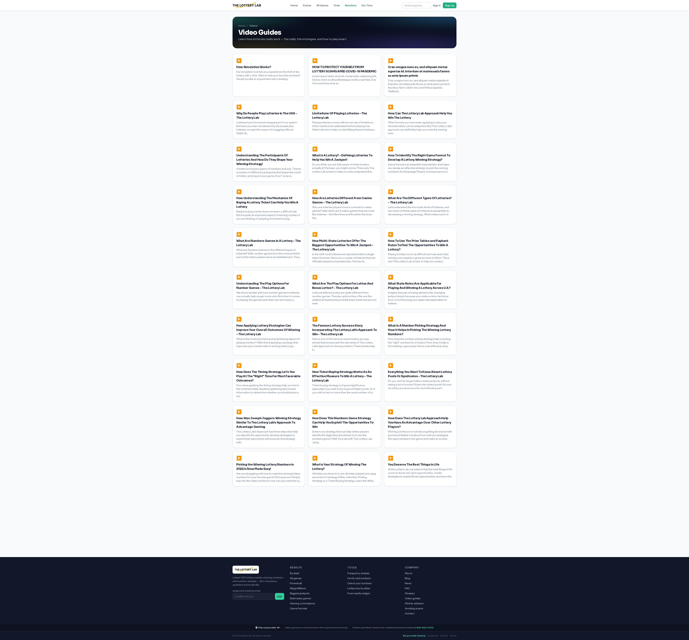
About (408, 573)
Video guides (412, 598)
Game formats (298, 608)
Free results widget (358, 593)
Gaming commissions (302, 603)
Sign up (449, 5)
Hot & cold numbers (359, 578)
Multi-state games (300, 598)
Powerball (296, 583)
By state (294, 573)
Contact (409, 613)
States (307, 5)
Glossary (410, 593)
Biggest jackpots (299, 593)
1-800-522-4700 (424, 627)
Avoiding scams (414, 608)
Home (294, 5)
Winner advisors (414, 603)
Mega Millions (298, 588)
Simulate (351, 5)
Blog (407, 578)
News (408, 583)
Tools (336, 5)
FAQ (407, 588)
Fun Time (367, 5)
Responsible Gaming (414, 635)
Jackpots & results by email (246, 590)
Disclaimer (433, 635)
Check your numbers (359, 583)
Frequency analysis (358, 573)
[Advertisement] (344, 513)
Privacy (444, 635)
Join (279, 596)
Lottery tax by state (358, 588)
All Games (322, 5)
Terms (453, 635)
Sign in (437, 5)
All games (295, 578)
